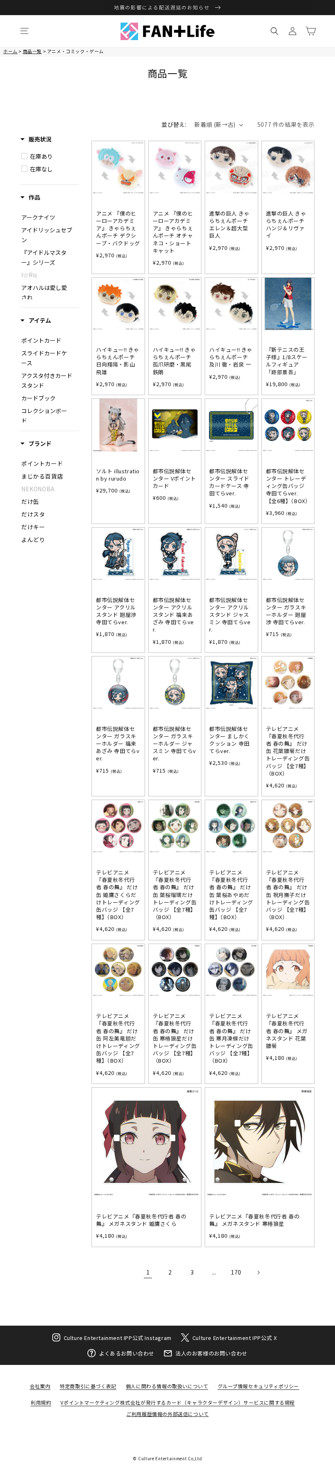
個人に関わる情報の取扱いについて (167, 1386)
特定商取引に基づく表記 (88, 1386)
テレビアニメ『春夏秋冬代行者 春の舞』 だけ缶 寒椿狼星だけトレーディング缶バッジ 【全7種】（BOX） (175, 1038)
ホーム (10, 51)
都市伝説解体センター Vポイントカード (174, 479)
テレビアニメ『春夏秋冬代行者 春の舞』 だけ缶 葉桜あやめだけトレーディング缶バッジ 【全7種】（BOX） (231, 895)
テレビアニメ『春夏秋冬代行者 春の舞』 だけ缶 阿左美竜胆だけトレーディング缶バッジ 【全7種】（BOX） (118, 1038)
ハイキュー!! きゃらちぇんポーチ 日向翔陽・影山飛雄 (117, 361)
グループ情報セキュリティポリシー (258, 1386)
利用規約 (41, 1402)
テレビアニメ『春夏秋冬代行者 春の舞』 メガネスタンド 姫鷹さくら (141, 1220)
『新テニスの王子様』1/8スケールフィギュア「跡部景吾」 (287, 361)
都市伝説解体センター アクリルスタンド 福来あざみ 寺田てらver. (173, 615)
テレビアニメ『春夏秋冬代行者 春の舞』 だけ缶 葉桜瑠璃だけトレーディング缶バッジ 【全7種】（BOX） (175, 895)
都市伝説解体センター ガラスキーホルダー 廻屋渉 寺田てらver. (286, 611)
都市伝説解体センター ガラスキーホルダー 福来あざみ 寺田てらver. (117, 743)
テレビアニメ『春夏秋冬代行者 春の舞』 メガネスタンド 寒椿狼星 (254, 1220)
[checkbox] (54, 156)
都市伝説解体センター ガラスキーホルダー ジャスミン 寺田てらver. (174, 743)
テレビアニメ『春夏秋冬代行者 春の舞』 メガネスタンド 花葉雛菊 (287, 1031)
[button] (25, 31)
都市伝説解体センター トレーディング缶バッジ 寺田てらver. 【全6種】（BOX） (288, 486)
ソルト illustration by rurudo (118, 475)
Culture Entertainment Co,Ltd (170, 1458)
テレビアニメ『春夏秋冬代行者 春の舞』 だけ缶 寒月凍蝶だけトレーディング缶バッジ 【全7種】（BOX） (231, 1038)
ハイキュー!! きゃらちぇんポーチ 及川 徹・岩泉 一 (230, 357)
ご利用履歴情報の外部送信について (167, 1413)
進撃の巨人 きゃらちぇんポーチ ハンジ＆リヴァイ (286, 225)
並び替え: (173, 124)
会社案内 (40, 1386)
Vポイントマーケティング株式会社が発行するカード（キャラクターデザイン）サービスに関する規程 (177, 1402)
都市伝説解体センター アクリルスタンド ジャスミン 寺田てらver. (229, 615)
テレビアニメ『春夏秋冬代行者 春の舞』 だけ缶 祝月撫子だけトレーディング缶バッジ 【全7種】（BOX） (288, 895)
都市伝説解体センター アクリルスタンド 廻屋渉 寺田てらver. (116, 611)
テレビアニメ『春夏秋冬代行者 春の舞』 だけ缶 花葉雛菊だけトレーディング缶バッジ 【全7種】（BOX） (288, 751)
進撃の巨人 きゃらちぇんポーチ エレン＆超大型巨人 (229, 225)
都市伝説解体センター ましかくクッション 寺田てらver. (229, 740)
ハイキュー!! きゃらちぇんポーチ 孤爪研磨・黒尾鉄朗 (174, 361)
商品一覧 (32, 51)
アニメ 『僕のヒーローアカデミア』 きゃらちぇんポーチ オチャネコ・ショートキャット (173, 232)
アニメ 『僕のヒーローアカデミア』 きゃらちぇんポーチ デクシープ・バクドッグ (118, 228)
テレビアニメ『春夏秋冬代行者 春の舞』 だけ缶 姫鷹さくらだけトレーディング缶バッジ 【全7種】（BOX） (118, 895)
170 (236, 1272)
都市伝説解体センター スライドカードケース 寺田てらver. (229, 482)
